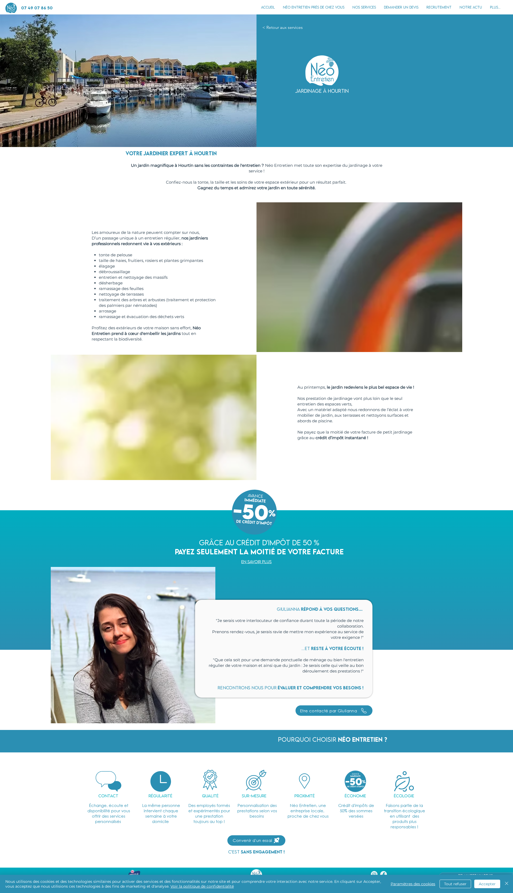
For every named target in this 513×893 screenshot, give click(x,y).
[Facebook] (383, 874)
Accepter (487, 884)
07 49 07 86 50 (37, 7)
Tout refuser (455, 884)
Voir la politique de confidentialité (202, 886)
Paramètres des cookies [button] (413, 884)
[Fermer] (506, 884)
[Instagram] (374, 874)
